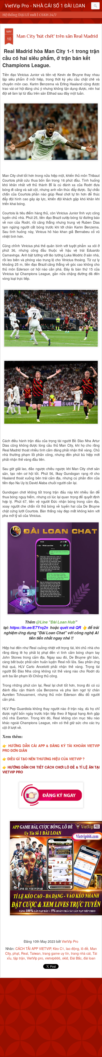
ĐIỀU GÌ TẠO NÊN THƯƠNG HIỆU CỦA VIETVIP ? (46, 758)
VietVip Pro (70, 941)
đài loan (89, 958)
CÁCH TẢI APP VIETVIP (33, 948)
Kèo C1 (58, 948)
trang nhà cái (81, 953)
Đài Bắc (76, 958)
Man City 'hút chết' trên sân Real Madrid (57, 36)
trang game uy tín (55, 953)
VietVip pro (35, 958)
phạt (16, 953)
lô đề (84, 948)
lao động (72, 948)
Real (24, 953)
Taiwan (35, 953)
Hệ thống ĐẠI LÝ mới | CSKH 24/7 (29, 15)
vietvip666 (52, 958)
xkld (65, 958)
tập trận (19, 958)
